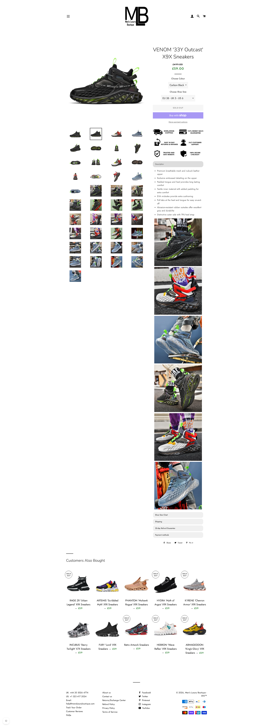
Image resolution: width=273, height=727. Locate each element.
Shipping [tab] (158, 521)
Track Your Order (74, 707)
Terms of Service (109, 711)
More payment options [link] (178, 122)
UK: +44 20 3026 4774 (77, 692)
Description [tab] (159, 164)
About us (106, 692)
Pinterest (145, 700)
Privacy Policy (108, 708)
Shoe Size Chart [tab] (161, 515)
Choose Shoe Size (178, 91)
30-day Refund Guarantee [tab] (165, 528)
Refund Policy (108, 704)
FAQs (68, 715)
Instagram (146, 704)
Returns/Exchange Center (114, 700)
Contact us (107, 696)
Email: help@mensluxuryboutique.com (80, 702)
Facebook (146, 692)
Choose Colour (178, 78)
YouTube (145, 708)
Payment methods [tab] (162, 535)
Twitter (144, 696)
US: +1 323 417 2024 (76, 696)
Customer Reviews (74, 711)
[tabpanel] (178, 340)
